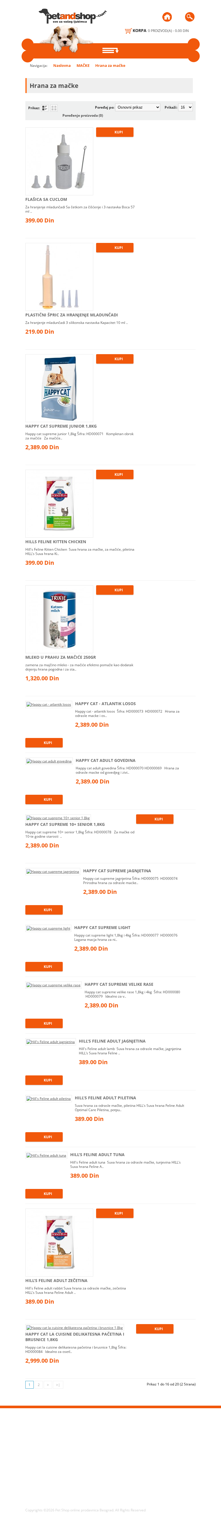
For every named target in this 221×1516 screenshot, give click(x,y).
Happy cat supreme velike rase (119, 984)
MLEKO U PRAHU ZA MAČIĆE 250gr (60, 657)
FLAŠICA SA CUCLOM (46, 199)
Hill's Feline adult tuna (97, 1154)
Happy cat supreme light (102, 927)
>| (58, 1384)
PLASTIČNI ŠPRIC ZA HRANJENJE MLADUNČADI (71, 315)
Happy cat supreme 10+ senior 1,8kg (65, 824)
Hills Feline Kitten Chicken (55, 541)
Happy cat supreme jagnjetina (117, 870)
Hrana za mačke (110, 65)
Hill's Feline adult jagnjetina (112, 1041)
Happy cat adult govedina (106, 760)
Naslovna (62, 65)
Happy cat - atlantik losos (105, 703)
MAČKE (83, 65)
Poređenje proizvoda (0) (82, 115)
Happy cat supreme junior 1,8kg (61, 426)
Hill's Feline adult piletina (105, 1097)
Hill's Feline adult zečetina (56, 1280)
